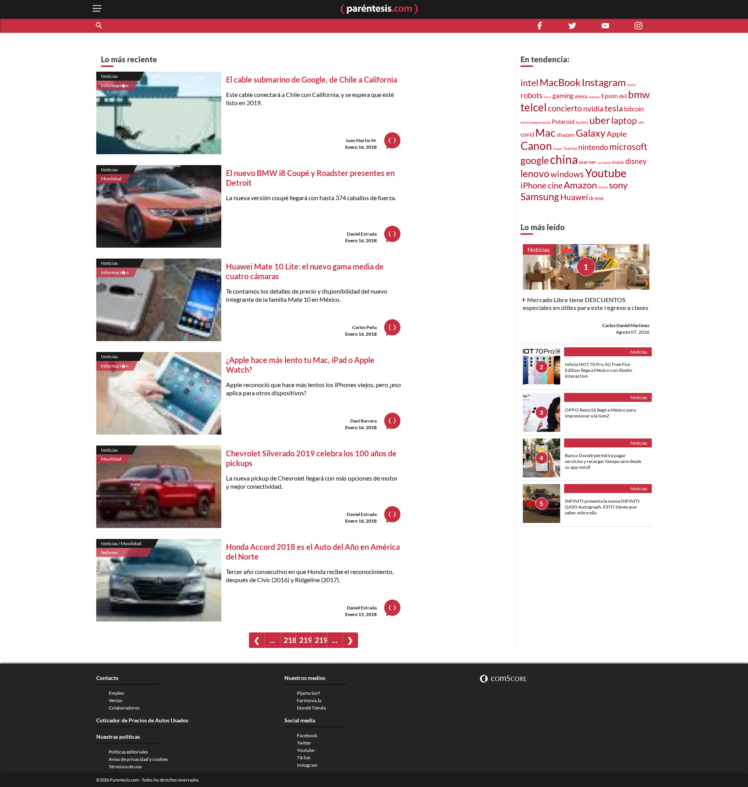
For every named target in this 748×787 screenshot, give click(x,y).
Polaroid (563, 121)
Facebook (307, 735)
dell (623, 96)
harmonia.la (309, 700)
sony (618, 185)
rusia (631, 84)
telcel (533, 107)
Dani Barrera (363, 421)
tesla (614, 108)
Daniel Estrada (362, 234)
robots (531, 95)
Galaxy (590, 133)
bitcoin (634, 109)
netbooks (594, 97)
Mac (545, 132)
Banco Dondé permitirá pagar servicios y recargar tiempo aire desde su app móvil (603, 461)
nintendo (593, 146)
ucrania (604, 162)
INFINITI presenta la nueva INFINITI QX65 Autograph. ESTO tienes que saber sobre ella (602, 507)
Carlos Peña (364, 327)
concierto (565, 108)
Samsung (539, 196)
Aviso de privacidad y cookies (138, 759)
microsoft (628, 146)
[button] (99, 25)
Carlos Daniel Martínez (625, 325)
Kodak (618, 162)
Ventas (115, 700)
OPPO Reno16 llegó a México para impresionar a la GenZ (600, 413)
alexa (581, 96)
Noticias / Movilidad (121, 543)
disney (636, 161)
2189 (290, 640)
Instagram (604, 82)
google (534, 160)
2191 (321, 640)
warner (587, 161)
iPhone (533, 185)
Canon (536, 145)
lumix (547, 97)
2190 (305, 640)
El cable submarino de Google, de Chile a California (311, 79)
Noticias (109, 76)
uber (599, 120)
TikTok (303, 758)
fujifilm (582, 122)
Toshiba (570, 148)
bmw (639, 94)
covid (527, 134)
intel (529, 82)
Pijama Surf (308, 693)
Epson (609, 95)
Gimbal (603, 187)
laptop (624, 120)
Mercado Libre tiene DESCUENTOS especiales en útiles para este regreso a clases (585, 303)
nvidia (593, 108)
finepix (557, 149)
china (564, 159)
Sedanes (109, 552)
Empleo (116, 693)
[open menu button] (97, 9)
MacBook (560, 82)
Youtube (605, 173)
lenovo (534, 173)
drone (596, 198)
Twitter (304, 743)
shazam (566, 135)
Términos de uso (125, 766)
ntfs (641, 122)
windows (567, 174)
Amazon (580, 185)
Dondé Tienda (311, 708)
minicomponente (535, 122)
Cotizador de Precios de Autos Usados (142, 720)
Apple (616, 133)
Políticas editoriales (128, 752)
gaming (562, 96)
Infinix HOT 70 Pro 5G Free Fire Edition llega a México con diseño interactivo (598, 370)
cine (555, 185)
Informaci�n (115, 85)
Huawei (574, 197)
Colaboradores (124, 708)
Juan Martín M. (361, 140)
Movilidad (111, 178)
